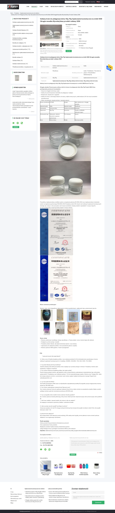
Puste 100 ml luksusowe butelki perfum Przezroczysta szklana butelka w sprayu (59, 492)
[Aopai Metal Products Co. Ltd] (13, 7)
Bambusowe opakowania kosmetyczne (23, 52)
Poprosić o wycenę (90, 1)
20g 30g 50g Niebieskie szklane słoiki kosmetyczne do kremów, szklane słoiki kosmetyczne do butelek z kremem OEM (71, 473)
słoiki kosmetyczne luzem (52, 430)
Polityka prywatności (25, 511)
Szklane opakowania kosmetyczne (22, 22)
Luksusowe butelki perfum (20, 49)
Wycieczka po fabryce (57, 6)
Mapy (12, 503)
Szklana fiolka (16, 60)
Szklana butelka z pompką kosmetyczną (20, 38)
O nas (46, 6)
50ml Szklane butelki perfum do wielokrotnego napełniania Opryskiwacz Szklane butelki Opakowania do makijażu (59, 496)
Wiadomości (98, 6)
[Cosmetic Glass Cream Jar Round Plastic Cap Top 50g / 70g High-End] (51, 33)
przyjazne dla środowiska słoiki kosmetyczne (85, 430)
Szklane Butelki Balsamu (19, 30)
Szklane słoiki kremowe (19, 63)
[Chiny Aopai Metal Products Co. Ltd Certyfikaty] (17, 78)
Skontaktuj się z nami (85, 6)
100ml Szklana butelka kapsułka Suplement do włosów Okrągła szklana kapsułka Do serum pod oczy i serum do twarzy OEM (83, 473)
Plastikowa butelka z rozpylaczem (22, 67)
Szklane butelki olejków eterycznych (23, 33)
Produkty (34, 6)
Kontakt (69, 51)
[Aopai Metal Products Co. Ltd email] (14, 123)
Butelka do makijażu (18, 43)
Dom (28, 6)
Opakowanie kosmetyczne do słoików (29, 13)
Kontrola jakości (71, 6)
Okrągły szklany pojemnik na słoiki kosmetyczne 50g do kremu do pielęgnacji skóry (33, 501)
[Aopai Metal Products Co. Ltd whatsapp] (19, 123)
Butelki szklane (17, 57)
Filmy (41, 6)
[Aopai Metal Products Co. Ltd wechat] (23, 123)
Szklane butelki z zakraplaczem (21, 46)
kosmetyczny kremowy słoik (66, 430)
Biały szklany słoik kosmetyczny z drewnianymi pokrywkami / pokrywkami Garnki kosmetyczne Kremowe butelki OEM (96, 473)
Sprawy (106, 6)
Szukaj (80, 1)
